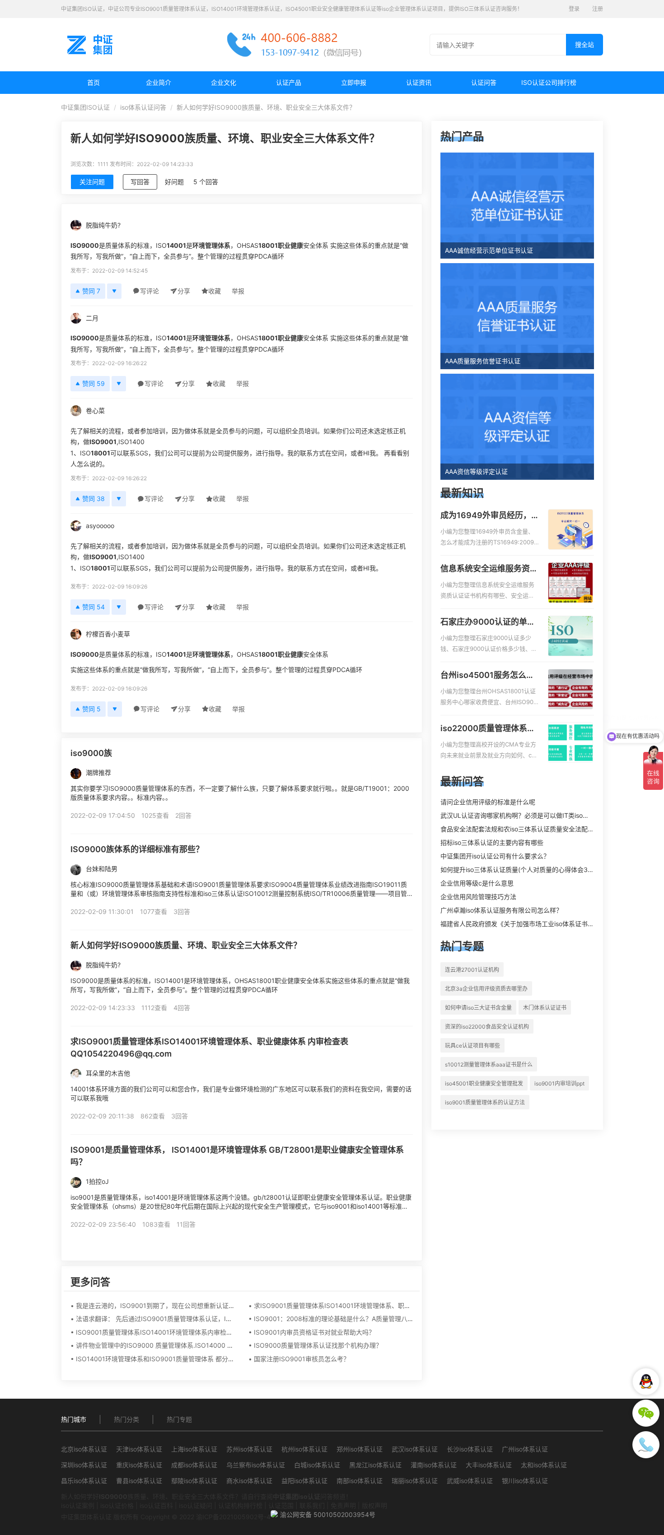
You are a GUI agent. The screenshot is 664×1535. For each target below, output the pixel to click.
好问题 (174, 181)
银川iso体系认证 (525, 1480)
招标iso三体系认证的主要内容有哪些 (491, 842)
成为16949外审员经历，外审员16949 (485, 515)
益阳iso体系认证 (304, 1480)
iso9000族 (91, 753)
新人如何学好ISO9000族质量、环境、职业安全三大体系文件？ (185, 945)
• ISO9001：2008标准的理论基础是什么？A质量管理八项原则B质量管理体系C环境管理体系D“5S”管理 (394, 1318)
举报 (238, 291)
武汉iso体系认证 (415, 1449)
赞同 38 (93, 498)
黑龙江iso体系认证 (375, 1465)
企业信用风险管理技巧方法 (478, 896)
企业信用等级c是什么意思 (477, 883)
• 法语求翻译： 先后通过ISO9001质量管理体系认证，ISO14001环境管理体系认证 (187, 1318)
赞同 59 (93, 383)
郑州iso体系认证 (360, 1449)
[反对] (114, 291)
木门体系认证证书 (544, 1007)
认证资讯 (418, 82)
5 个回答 (205, 181)
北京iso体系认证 (84, 1449)
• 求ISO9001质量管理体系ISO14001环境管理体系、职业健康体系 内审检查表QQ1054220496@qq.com (397, 1305)
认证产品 (288, 82)
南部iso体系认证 (360, 1480)
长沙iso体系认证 (470, 1449)
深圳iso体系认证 (84, 1465)
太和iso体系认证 (544, 1465)
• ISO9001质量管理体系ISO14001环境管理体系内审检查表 (154, 1332)
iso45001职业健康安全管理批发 (484, 1083)
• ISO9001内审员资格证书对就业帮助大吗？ (311, 1332)
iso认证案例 (77, 1505)
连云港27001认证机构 (472, 969)
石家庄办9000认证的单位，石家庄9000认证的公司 (487, 622)
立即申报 (353, 82)
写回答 (140, 181)
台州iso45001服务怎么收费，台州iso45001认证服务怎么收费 (487, 675)
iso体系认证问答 (143, 107)
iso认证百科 (156, 1505)
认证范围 (281, 1505)
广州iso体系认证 (525, 1449)
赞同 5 (91, 709)
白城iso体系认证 (317, 1465)
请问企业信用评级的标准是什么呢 (487, 802)
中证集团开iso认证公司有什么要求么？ (495, 856)
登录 (574, 8)
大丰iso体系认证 (489, 1465)
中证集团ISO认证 (85, 107)
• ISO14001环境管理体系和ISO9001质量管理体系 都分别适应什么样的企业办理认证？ (193, 1359)
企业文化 (223, 82)
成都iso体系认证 (194, 1465)
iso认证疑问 (195, 1505)
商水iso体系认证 (249, 1480)
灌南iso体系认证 (434, 1465)
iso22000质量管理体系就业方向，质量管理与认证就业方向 (489, 728)
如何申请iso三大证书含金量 (478, 1007)
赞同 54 (93, 607)
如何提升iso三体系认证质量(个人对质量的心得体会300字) (522, 869)
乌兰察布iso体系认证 (255, 1465)
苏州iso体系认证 (249, 1449)
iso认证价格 (117, 1505)
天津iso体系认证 (139, 1449)
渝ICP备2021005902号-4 (233, 1517)
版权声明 (374, 1505)
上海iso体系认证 (194, 1449)
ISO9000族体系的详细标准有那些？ (137, 849)
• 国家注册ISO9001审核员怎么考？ (299, 1359)
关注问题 (92, 181)
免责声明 (343, 1505)
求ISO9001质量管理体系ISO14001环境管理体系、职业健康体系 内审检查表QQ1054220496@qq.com (209, 1047)
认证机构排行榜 (240, 1505)
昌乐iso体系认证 (84, 1480)
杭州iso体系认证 (304, 1449)
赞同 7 (91, 291)
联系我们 (312, 1505)
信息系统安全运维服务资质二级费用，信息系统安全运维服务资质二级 (489, 569)
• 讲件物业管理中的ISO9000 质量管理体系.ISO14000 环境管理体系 (167, 1345)
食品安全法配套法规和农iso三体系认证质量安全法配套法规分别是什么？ (542, 829)
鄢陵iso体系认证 (194, 1480)
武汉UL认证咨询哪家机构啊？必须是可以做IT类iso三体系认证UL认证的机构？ (550, 815)
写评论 (149, 291)
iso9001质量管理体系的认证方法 (485, 1102)
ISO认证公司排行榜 (548, 82)
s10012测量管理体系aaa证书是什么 (489, 1064)
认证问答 (483, 82)
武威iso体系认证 (470, 1480)
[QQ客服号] (645, 1381)
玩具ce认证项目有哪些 (472, 1045)
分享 (184, 291)
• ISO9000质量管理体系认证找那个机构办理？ (315, 1345)
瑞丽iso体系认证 (415, 1480)
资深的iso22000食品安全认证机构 (487, 1026)
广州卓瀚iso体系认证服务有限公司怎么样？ (501, 910)
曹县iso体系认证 (139, 1480)
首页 (93, 82)
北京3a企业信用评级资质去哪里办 (486, 988)
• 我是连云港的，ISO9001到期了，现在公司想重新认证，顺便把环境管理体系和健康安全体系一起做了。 (219, 1305)
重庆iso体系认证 (139, 1465)
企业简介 (158, 82)
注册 (597, 8)
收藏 (214, 291)
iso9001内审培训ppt (559, 1083)
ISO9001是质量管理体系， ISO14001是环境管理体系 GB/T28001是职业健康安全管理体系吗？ (237, 1156)
